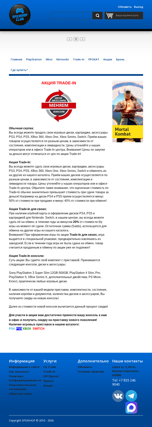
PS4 (12, 328)
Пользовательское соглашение (22, 387)
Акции (48, 385)
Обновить (125, 7)
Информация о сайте (24, 367)
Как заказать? (19, 371)
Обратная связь (20, 393)
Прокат (48, 381)
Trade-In (49, 371)
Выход (138, 7)
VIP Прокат (51, 376)
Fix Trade (49, 367)
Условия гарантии (91, 371)
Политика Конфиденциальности (25, 378)
